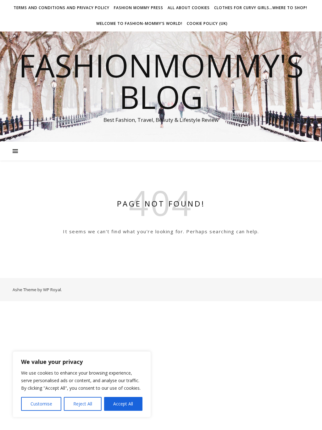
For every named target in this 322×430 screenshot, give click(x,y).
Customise (41, 404)
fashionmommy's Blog (161, 80)
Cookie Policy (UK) (207, 23)
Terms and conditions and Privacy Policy (61, 7)
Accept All (123, 404)
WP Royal (52, 289)
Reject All (82, 404)
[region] (82, 384)
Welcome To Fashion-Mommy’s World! (139, 23)
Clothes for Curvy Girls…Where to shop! (260, 7)
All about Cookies (189, 7)
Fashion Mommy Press (138, 7)
